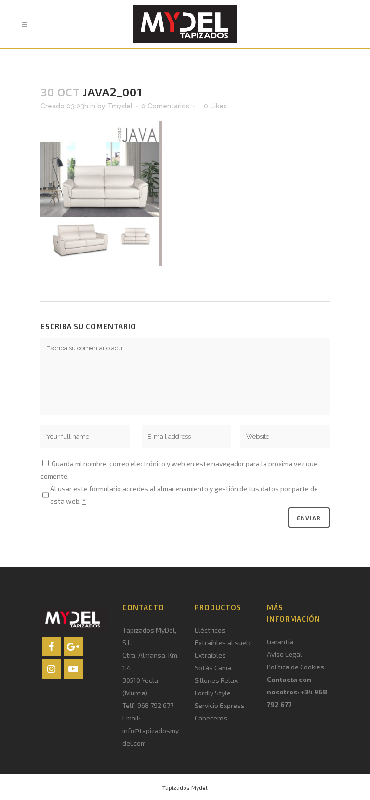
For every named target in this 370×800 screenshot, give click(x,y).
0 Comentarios (165, 106)
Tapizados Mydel (185, 787)
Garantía (280, 642)
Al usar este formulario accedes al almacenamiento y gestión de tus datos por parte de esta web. (184, 494)
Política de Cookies (295, 667)
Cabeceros (211, 718)
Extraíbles (210, 655)
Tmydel (119, 106)
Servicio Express (220, 705)
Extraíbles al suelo (223, 643)
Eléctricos (210, 630)
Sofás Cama (213, 668)
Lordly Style (213, 693)
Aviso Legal (284, 654)
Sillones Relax (216, 680)
